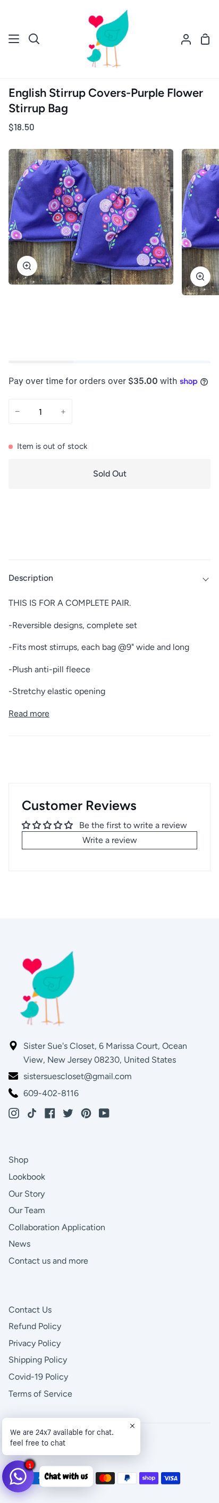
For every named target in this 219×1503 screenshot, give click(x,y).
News (19, 1244)
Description (31, 578)
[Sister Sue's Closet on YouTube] (104, 1113)
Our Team (27, 1210)
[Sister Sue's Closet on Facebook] (50, 1113)
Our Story (27, 1194)
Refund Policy (35, 1326)
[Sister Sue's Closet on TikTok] (32, 1113)
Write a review (109, 840)
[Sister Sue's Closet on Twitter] (68, 1113)
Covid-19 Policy (38, 1377)
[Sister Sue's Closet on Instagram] (14, 1113)
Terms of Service (40, 1394)
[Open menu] (14, 39)
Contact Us (30, 1310)
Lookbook (27, 1177)
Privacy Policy (35, 1343)
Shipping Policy (38, 1360)
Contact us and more (48, 1261)
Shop (18, 1160)
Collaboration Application (57, 1227)
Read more (29, 713)
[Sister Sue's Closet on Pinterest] (86, 1113)
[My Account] (181, 39)
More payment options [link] (109, 536)
